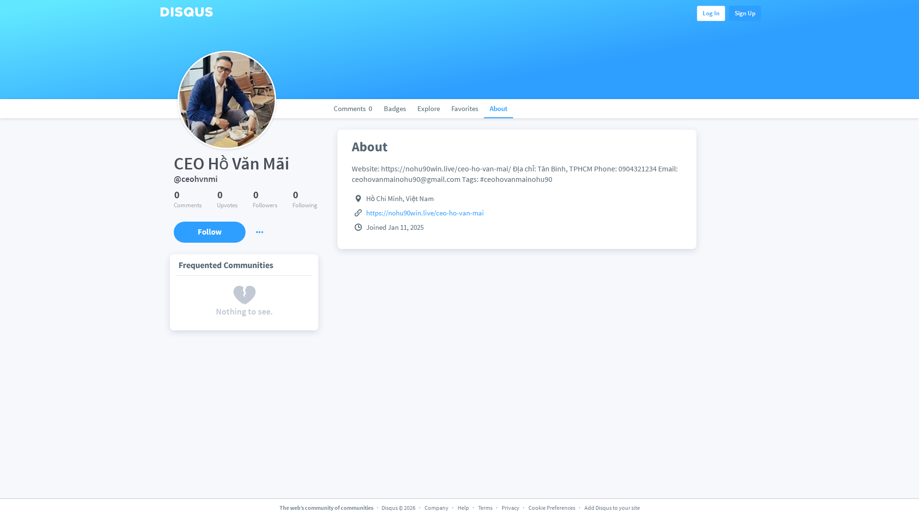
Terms (485, 507)
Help (463, 507)
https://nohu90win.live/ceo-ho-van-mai (425, 212)
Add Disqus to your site (612, 507)
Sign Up (745, 13)
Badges (395, 108)
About (498, 108)
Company (436, 507)
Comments (353, 108)
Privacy (510, 507)
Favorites (464, 108)
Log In (711, 13)
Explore (428, 108)
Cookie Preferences (552, 507)
